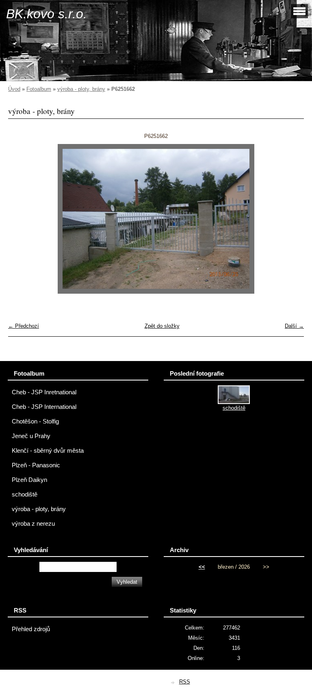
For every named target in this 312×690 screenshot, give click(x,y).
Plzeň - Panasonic (36, 465)
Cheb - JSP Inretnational (44, 392)
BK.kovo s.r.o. (46, 13)
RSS (184, 682)
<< (202, 567)
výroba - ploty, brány (81, 89)
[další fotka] (291, 219)
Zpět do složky (162, 326)
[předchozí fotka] (21, 219)
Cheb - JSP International (44, 407)
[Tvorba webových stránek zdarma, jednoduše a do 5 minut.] (173, 682)
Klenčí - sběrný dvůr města (48, 450)
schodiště (24, 494)
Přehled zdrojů (31, 629)
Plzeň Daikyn (29, 480)
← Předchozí (23, 326)
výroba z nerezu (33, 523)
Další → (294, 326)
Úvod (14, 89)
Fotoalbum (38, 89)
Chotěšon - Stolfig (35, 421)
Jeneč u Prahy (31, 436)
